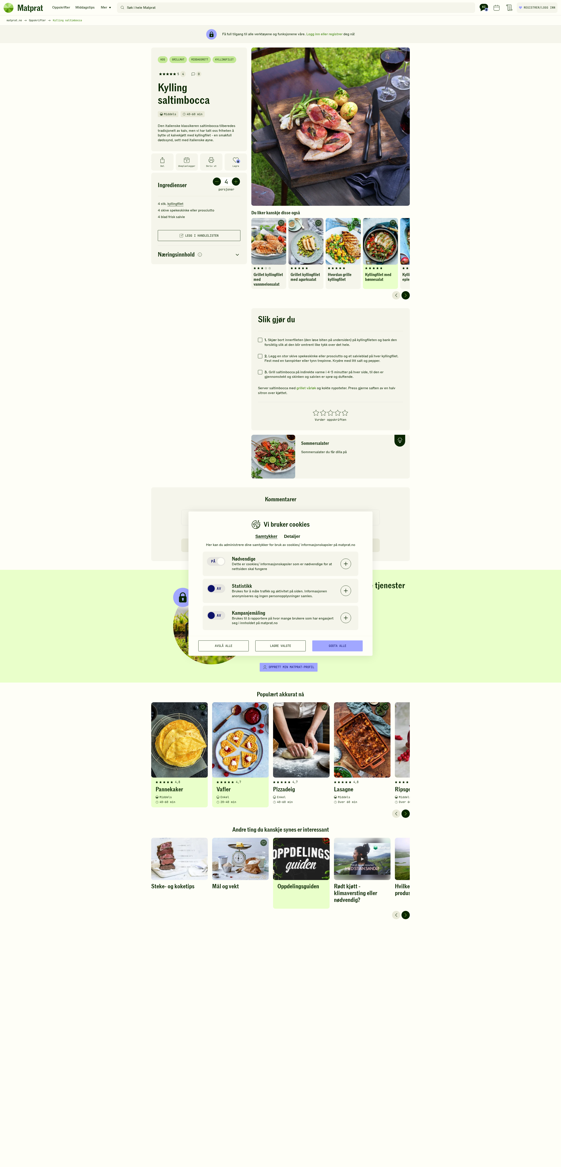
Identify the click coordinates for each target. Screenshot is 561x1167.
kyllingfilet (175, 203)
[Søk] (122, 8)
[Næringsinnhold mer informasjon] (200, 255)
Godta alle (337, 646)
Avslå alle (223, 646)
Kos (162, 59)
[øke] (236, 182)
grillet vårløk (306, 388)
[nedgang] (217, 182)
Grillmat (178, 59)
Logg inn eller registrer (324, 34)
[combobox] (297, 8)
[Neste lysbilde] (405, 295)
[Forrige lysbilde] (396, 295)
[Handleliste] (509, 7)
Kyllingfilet (224, 59)
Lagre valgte (280, 646)
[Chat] (484, 7)
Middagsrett (199, 59)
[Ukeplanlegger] (496, 7)
